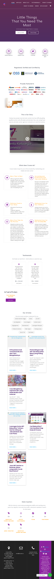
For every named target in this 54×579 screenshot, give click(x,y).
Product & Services (17, 329)
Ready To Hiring (28, 6)
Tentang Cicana (37, 329)
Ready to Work (47, 2)
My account (44, 6)
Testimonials (36, 2)
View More (10, 300)
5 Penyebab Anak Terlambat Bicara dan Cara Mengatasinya (15, 352)
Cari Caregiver (27, 322)
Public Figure (28, 329)
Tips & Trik (22, 332)
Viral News (31, 332)
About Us (26, 2)
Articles (18, 2)
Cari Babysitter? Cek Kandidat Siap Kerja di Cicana (36, 428)
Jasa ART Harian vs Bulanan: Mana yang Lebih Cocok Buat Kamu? (16, 468)
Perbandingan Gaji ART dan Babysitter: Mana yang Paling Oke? (37, 352)
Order (37, 6)
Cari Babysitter (17, 322)
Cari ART (38, 318)
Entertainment (25, 325)
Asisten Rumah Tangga (20, 318)
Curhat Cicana (37, 322)
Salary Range (33, 32)
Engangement (15, 325)
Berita (30, 318)
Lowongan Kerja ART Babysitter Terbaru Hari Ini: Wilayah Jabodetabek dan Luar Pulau (16, 429)
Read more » (12, 370)
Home (13, 2)
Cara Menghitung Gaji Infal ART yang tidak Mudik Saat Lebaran (16, 391)
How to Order (21, 32)
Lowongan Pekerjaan (37, 325)
